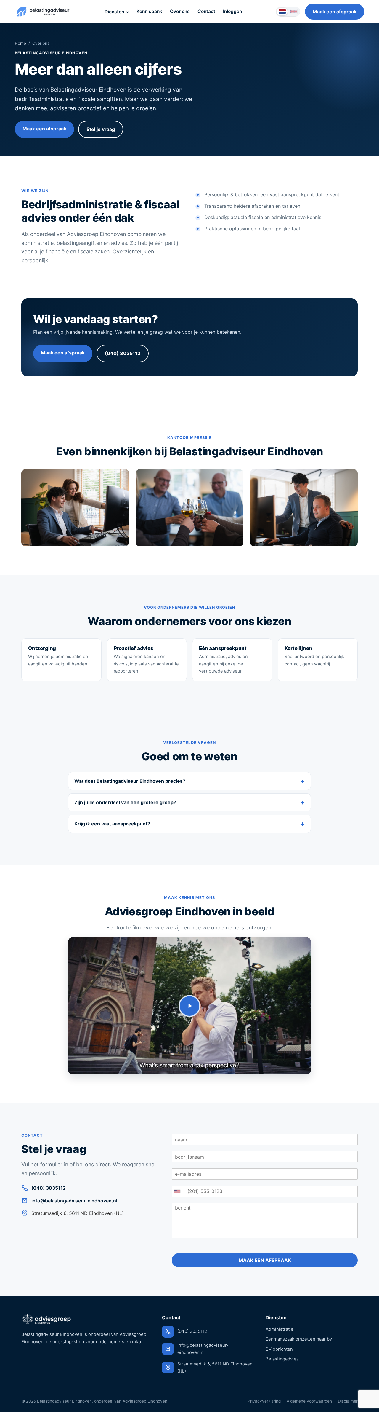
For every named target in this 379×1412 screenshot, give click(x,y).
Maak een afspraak (334, 12)
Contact (206, 11)
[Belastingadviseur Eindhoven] (43, 11)
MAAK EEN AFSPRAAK (265, 1260)
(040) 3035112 (122, 353)
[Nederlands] (282, 11)
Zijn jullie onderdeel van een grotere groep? (125, 802)
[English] (293, 11)
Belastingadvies (282, 1359)
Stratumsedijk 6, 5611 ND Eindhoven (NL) (215, 1367)
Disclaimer (348, 1401)
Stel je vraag (100, 129)
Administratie (279, 1329)
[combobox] (179, 1191)
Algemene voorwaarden (309, 1401)
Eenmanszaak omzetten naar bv (299, 1339)
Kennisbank (149, 11)
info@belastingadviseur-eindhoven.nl (74, 1201)
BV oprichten (279, 1349)
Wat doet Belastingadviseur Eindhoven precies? (129, 781)
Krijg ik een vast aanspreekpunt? (112, 824)
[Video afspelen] (189, 1006)
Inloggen (232, 11)
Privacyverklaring (264, 1401)
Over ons (180, 11)
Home (20, 43)
